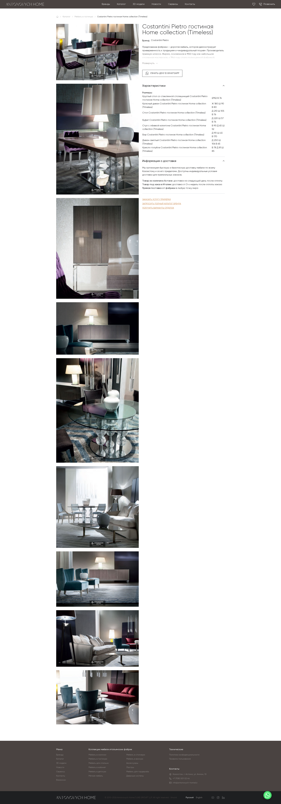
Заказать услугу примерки (156, 199)
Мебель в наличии (97, 755)
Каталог (121, 4)
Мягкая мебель (96, 776)
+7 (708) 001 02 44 (181, 779)
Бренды (106, 4)
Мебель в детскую (97, 772)
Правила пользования (180, 759)
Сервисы (173, 4)
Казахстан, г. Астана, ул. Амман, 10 (190, 774)
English (199, 798)
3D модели (139, 4)
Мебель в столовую (135, 755)
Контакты (190, 4)
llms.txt (174, 798)
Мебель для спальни (99, 763)
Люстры (130, 767)
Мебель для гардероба (137, 772)
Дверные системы (135, 776)
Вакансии (61, 780)
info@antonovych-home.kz (185, 783)
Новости (156, 4)
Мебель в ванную (134, 759)
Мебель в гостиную (98, 759)
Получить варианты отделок (158, 208)
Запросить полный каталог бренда (161, 204)
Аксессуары (132, 763)
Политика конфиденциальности (184, 755)
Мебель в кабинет (97, 767)
